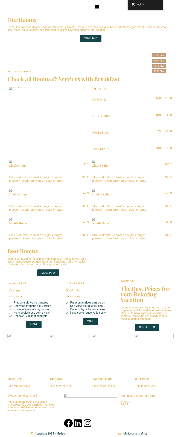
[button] (96, 7)
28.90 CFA (159, 66)
